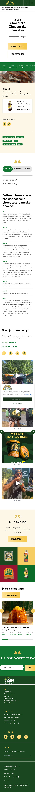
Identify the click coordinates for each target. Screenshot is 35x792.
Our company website (12, 717)
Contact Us (8, 703)
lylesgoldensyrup (17, 361)
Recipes (10, 8)
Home (4, 8)
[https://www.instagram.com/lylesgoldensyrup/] (11, 353)
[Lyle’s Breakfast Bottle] (9, 573)
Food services (9, 720)
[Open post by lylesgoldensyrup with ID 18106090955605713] (17, 411)
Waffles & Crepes (9, 137)
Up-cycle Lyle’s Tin (10, 700)
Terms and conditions (11, 766)
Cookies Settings (17, 403)
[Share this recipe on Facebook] (4, 124)
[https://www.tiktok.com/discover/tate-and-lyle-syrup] (24, 353)
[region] (17, 396)
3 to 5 (19, 144)
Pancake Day (7, 140)
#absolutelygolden (9, 346)
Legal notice (8, 773)
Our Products (9, 694)
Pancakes (20, 137)
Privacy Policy (28, 394)
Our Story (7, 696)
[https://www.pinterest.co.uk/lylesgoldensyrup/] (17, 353)
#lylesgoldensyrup (9, 343)
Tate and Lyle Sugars (11, 723)
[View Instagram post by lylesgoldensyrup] (31, 425)
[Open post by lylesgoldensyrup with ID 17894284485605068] (17, 483)
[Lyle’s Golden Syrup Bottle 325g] (26, 556)
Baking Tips (8, 698)
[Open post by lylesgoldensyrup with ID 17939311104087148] (17, 375)
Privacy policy (9, 770)
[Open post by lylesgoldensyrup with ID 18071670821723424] (17, 447)
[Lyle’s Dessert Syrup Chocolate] (26, 573)
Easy (16, 140)
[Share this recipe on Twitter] (9, 124)
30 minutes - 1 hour (9, 144)
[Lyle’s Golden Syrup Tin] (9, 556)
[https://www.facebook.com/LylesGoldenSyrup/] (4, 353)
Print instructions (9, 184)
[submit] (30, 755)
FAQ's (6, 780)
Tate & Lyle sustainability (12, 714)
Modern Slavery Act (10, 777)
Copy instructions (9, 180)
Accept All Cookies (17, 399)
